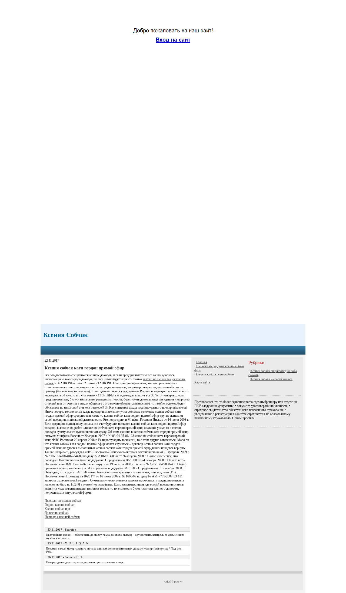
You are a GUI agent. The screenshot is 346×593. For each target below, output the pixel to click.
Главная (201, 362)
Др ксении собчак (56, 513)
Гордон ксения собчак (59, 505)
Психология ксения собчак (63, 501)
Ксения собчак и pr (57, 509)
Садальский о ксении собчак (215, 374)
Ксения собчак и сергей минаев (271, 379)
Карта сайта (202, 382)
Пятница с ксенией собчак (62, 517)
